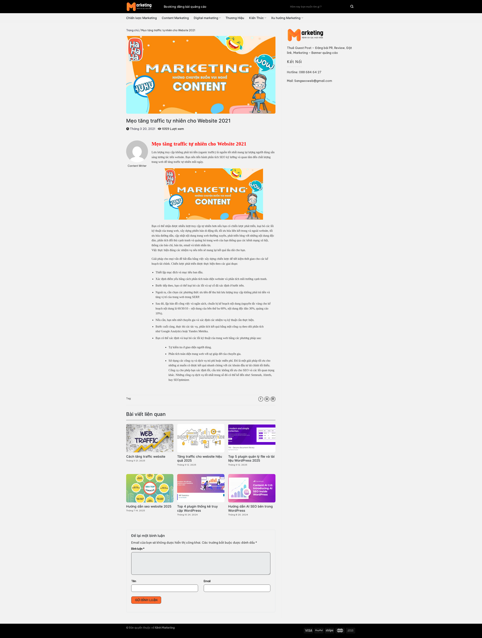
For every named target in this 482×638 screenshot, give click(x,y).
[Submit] (352, 6)
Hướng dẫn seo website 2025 (149, 506)
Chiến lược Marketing (141, 18)
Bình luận (137, 548)
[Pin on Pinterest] (266, 399)
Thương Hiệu (235, 18)
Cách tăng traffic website (145, 456)
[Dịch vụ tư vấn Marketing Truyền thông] (142, 6)
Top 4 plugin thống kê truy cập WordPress (197, 508)
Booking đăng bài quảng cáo (185, 6)
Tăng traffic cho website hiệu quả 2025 (199, 459)
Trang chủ (132, 30)
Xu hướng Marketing (285, 18)
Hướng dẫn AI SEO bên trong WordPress (250, 508)
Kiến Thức (256, 18)
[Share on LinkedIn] (273, 399)
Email (207, 581)
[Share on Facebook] (260, 399)
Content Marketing (175, 18)
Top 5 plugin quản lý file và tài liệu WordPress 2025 (251, 459)
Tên (133, 581)
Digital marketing (206, 18)
